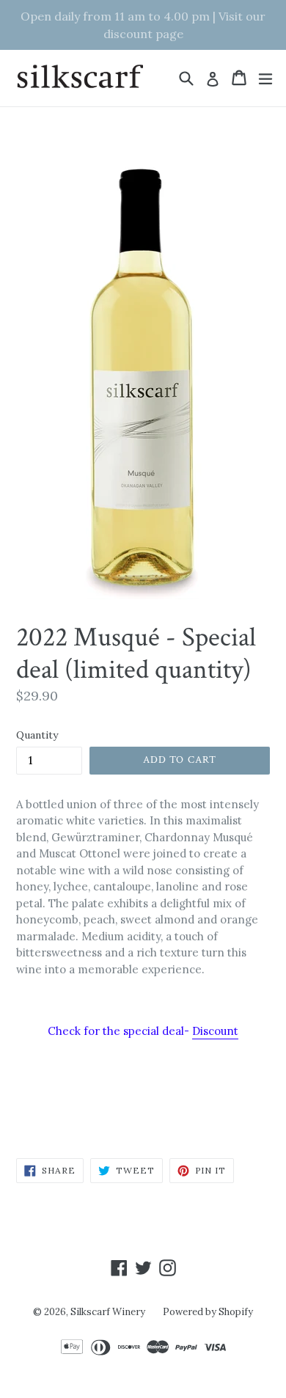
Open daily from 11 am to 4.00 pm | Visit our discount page (143, 25)
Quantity (37, 735)
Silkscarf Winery (107, 1312)
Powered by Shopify (208, 1312)
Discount (215, 1031)
